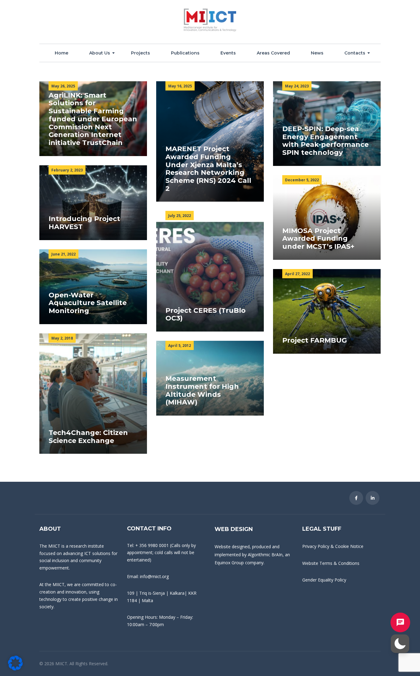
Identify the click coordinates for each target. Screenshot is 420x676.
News (317, 53)
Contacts (354, 53)
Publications (185, 53)
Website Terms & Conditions (330, 563)
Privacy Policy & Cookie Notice (332, 546)
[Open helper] (400, 622)
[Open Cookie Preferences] (15, 668)
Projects (140, 53)
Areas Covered (273, 53)
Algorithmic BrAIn (265, 554)
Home (61, 53)
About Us (99, 53)
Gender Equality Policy (324, 580)
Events (228, 53)
